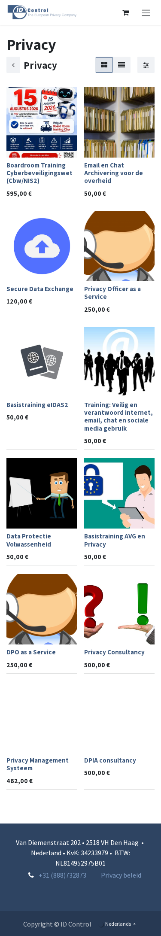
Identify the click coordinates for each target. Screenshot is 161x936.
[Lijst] (121, 65)
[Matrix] (104, 65)
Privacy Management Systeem (37, 764)
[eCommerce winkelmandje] (125, 12)
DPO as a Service (31, 651)
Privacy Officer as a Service (112, 292)
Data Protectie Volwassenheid (28, 540)
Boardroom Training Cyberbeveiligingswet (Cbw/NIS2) (39, 173)
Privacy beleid (121, 875)
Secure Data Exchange (39, 288)
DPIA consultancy (110, 760)
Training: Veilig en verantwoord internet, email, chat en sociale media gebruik (118, 416)
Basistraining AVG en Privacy (114, 540)
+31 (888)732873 (62, 875)
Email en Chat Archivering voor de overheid (113, 173)
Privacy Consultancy (114, 651)
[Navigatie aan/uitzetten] (146, 12)
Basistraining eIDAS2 (37, 404)
